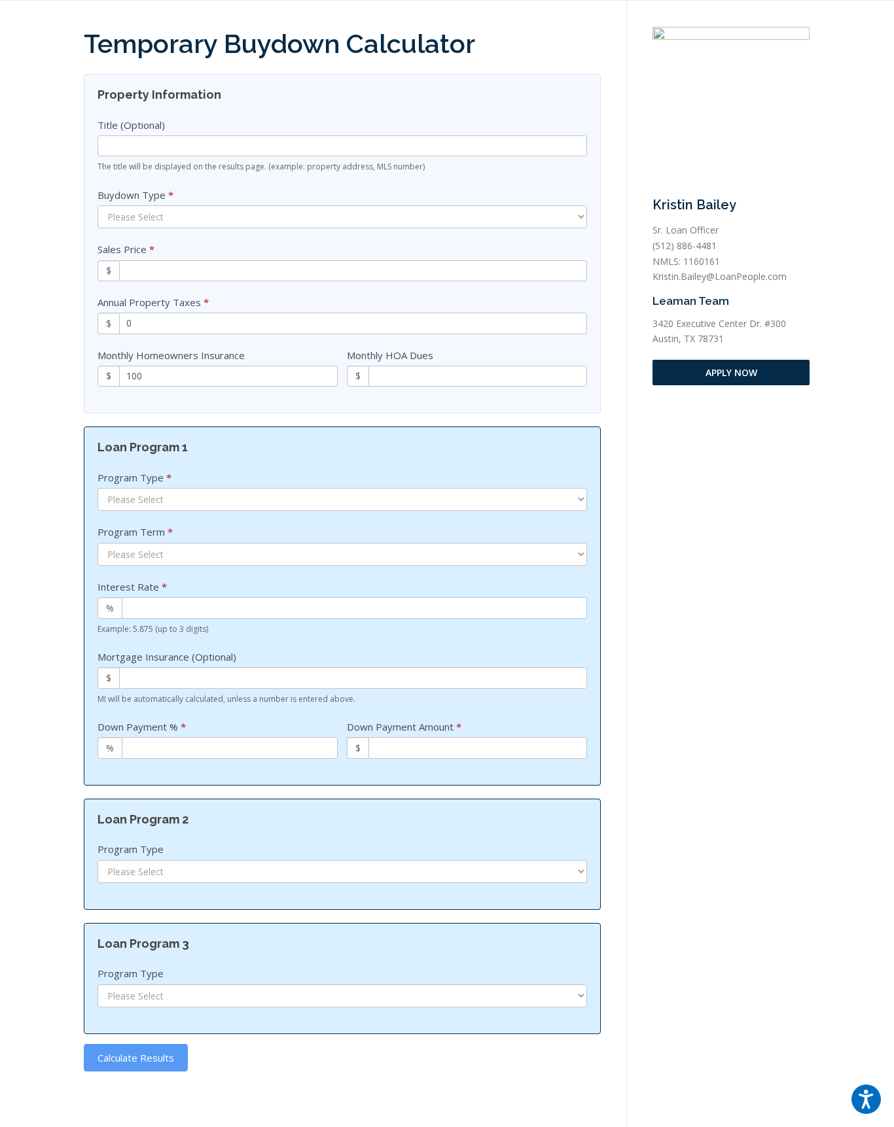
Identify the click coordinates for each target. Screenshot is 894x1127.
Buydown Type (135, 194)
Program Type (134, 477)
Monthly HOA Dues (390, 355)
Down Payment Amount (404, 726)
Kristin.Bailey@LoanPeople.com (720, 276)
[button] (866, 1099)
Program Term (135, 531)
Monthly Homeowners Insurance (171, 355)
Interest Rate (132, 586)
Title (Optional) (131, 124)
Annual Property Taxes (153, 302)
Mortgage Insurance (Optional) (167, 656)
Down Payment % (142, 726)
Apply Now (731, 372)
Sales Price (126, 249)
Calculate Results (136, 1057)
